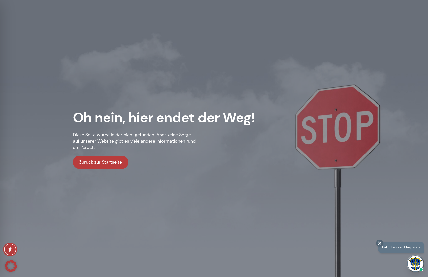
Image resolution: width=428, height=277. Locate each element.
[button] (11, 266)
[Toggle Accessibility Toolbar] (10, 249)
